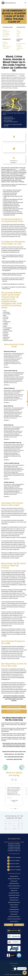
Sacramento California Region (13, 706)
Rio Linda (19, 45)
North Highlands (7, 46)
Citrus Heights (6, 34)
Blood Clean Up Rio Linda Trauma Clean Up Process (13, 565)
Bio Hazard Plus (14, 839)
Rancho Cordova (21, 43)
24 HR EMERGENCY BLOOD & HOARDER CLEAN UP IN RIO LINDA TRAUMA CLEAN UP (14, 16)
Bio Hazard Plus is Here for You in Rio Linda (14, 664)
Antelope (5, 30)
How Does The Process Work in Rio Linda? (12, 504)
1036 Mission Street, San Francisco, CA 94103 (14, 842)
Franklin (19, 33)
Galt (18, 34)
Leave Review (13, 162)
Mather (4, 45)
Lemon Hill (5, 43)
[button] (14, 706)
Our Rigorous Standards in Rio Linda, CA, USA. (13, 242)
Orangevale (6, 48)
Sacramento (20, 48)
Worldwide (14, 700)
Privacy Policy (14, 970)
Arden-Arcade (6, 31)
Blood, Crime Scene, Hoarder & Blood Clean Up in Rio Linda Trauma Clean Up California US (14, 63)
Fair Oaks (5, 36)
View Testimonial (13, 160)
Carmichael (6, 33)
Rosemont (19, 46)
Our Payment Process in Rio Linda (13, 642)
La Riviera (5, 42)
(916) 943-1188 (18, 759)
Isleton (18, 36)
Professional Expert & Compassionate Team (12, 220)
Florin (18, 30)
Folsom (18, 31)
